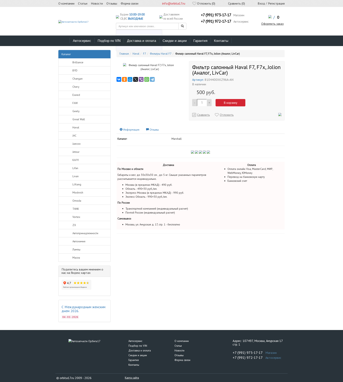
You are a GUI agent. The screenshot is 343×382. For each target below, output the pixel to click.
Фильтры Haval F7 (161, 53)
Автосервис (82, 40)
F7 (144, 53)
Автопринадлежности (85, 233)
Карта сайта (132, 377)
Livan (75, 176)
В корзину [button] (230, 103)
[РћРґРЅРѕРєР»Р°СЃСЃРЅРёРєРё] (124, 79)
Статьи (178, 345)
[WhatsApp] (146, 79)
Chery (75, 87)
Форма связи (182, 360)
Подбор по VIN (109, 40)
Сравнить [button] (203, 115)
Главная (124, 53)
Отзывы (179, 355)
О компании (181, 341)
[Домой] (64, 40)
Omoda (76, 200)
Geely (76, 111)
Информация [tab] (130, 129)
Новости (179, 350)
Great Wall (78, 119)
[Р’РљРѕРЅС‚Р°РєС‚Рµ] (119, 79)
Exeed (76, 95)
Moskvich (77, 192)
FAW (75, 103)
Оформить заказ (272, 24)
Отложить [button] (227, 115)
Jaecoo (76, 143)
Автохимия (78, 241)
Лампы (76, 249)
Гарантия (200, 40)
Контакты (221, 40)
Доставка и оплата (141, 40)
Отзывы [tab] (154, 129)
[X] (135, 79)
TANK (75, 209)
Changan (77, 78)
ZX (74, 225)
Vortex (76, 217)
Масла (76, 257)
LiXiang (76, 184)
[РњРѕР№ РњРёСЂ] (130, 79)
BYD (74, 70)
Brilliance (77, 62)
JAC (74, 135)
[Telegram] (152, 79)
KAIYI (75, 160)
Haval (75, 127)
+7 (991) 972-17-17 (216, 21)
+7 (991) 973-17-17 (216, 15)
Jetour (76, 152)
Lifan (75, 168)
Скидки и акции (175, 40)
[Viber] (141, 79)
